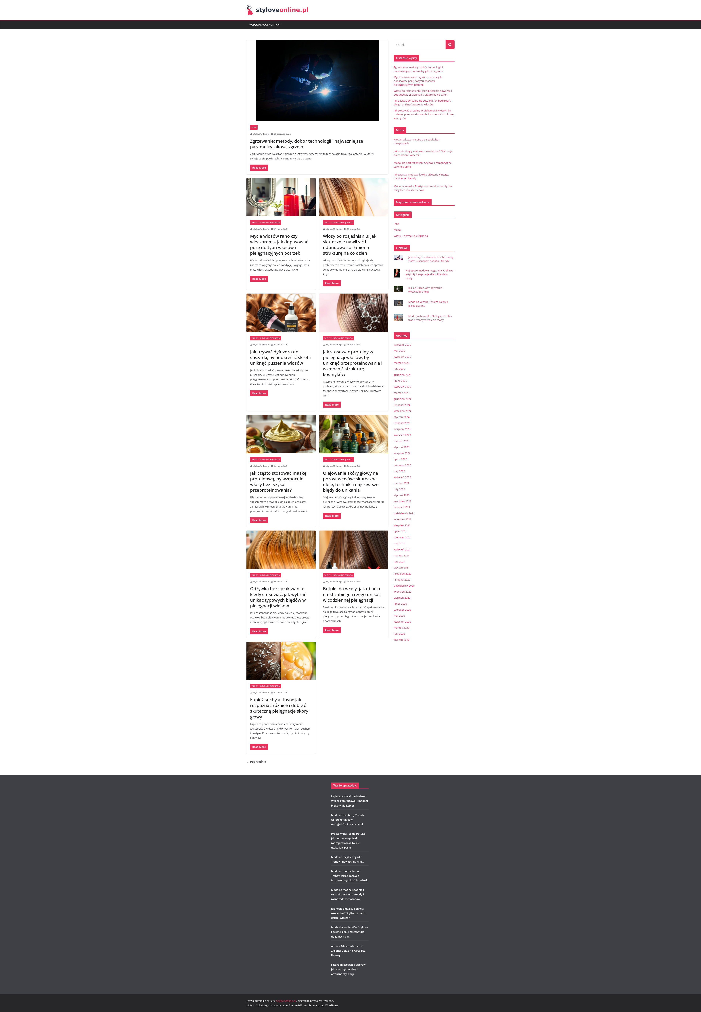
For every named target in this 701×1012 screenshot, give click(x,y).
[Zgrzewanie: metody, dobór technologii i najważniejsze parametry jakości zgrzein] (317, 80)
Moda (397, 230)
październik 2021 (404, 513)
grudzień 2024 (402, 399)
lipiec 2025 (400, 381)
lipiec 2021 (400, 531)
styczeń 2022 (401, 495)
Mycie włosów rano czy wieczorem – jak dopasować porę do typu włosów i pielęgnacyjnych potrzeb (279, 244)
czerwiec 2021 (402, 537)
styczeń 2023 (401, 447)
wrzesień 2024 (402, 411)
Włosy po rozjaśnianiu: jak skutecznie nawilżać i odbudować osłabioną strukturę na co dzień (349, 244)
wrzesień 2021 (402, 519)
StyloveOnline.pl (261, 133)
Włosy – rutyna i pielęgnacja (266, 222)
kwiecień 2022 (402, 477)
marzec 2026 (401, 363)
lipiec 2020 (400, 603)
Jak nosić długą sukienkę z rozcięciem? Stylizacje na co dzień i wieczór (348, 913)
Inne (254, 127)
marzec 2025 (401, 393)
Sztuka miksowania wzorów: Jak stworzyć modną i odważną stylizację (348, 969)
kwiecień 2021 (402, 549)
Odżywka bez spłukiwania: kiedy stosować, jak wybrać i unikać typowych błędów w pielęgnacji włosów (279, 597)
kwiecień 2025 (402, 387)
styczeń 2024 (401, 417)
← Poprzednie (256, 762)
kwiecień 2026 (402, 356)
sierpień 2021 (402, 525)
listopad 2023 (402, 423)
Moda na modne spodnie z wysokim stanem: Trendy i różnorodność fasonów (347, 894)
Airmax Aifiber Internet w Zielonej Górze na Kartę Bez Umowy (348, 950)
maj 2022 (399, 471)
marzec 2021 (401, 555)
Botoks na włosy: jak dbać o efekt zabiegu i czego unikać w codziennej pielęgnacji (352, 594)
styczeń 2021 (401, 567)
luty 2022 (399, 489)
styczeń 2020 (401, 639)
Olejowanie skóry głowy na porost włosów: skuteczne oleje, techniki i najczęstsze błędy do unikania (351, 481)
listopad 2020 (402, 579)
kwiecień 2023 (402, 435)
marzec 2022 (401, 483)
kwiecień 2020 (402, 621)
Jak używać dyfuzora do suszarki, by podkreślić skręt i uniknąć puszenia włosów (280, 357)
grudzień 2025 (402, 375)
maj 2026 (399, 350)
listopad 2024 (402, 405)
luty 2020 (399, 633)
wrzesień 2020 (402, 591)
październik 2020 (404, 585)
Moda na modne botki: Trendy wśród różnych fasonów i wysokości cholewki (349, 875)
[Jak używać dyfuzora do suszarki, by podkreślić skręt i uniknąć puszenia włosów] (281, 313)
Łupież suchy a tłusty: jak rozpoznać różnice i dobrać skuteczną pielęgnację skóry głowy (279, 708)
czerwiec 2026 (402, 344)
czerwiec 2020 (402, 609)
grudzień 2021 (402, 501)
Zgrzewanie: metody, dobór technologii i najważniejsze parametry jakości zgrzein (306, 144)
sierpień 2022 (402, 453)
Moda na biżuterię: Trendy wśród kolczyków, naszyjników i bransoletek (347, 819)
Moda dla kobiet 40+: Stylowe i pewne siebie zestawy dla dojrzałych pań (349, 932)
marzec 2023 (401, 441)
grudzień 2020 (402, 573)
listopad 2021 (402, 507)
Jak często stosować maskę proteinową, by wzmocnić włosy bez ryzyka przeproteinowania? (278, 481)
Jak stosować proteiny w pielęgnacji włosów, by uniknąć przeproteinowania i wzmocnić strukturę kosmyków (352, 363)
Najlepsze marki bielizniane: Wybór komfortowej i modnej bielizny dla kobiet (349, 801)
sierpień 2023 (402, 429)
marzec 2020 (401, 627)
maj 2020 (399, 615)
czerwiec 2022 (402, 465)
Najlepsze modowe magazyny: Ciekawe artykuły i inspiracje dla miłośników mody (429, 274)
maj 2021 (399, 543)
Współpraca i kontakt (265, 24)
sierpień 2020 (402, 597)
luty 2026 (399, 369)
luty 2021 (399, 561)
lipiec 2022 (400, 459)
